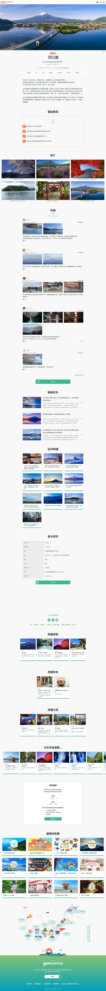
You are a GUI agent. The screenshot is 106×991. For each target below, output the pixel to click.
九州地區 (22, 928)
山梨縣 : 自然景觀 (65, 624)
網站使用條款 (37, 983)
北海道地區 (82, 911)
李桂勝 (27, 350)
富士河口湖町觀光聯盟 (63, 67)
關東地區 (67, 933)
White (27, 278)
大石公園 (42, 91)
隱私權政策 (56, 983)
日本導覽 (36, 624)
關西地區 (45, 924)
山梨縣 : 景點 (55, 624)
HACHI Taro (29, 308)
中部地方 (42, 624)
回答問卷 (53, 818)
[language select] (97, 2)
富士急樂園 (71, 97)
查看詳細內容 (80, 222)
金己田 (27, 219)
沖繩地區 (22, 919)
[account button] (100, 2)
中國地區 (36, 926)
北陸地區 (52, 922)
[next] (104, 762)
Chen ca (28, 250)
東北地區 (70, 922)
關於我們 (29, 983)
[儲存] (104, 51)
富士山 (53, 80)
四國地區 (38, 939)
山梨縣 (48, 624)
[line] (57, 620)
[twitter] (53, 620)
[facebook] (49, 620)
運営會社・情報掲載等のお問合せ (70, 983)
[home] (7, 2)
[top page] (31, 624)
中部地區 (52, 939)
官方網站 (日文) (48, 576)
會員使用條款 (47, 983)
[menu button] (103, 2)
